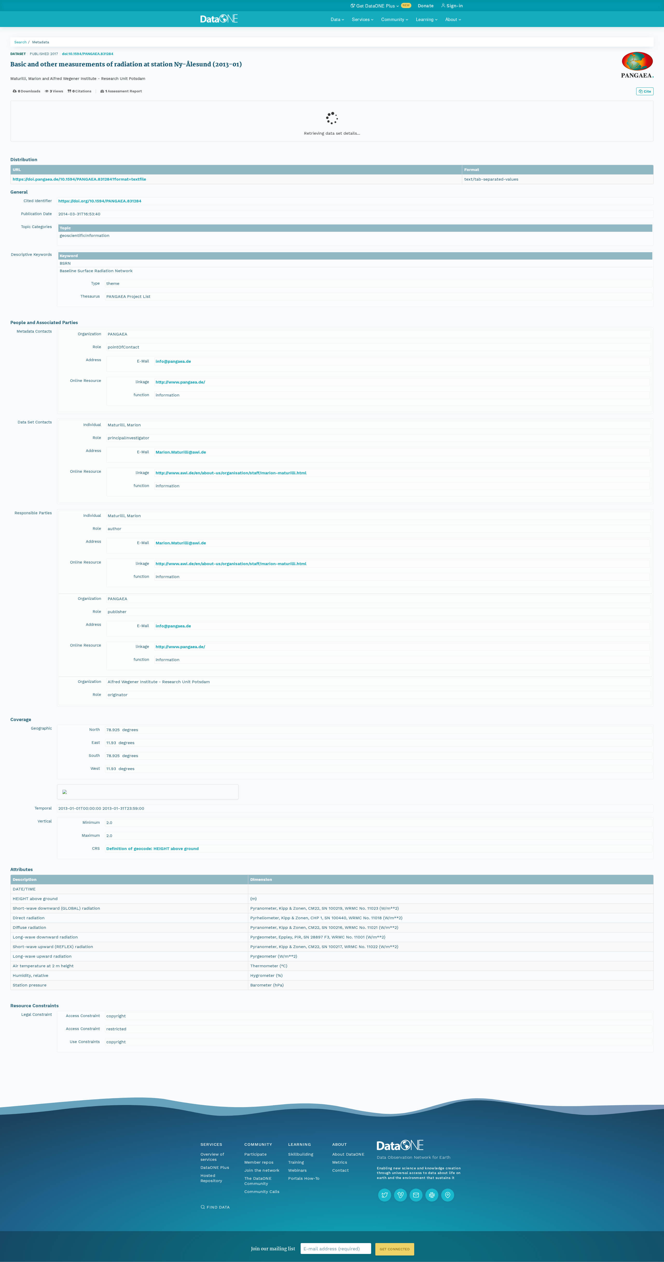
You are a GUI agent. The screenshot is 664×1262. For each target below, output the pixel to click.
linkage (142, 382)
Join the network (262, 1170)
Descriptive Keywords (31, 254)
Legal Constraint (36, 1014)
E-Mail (143, 361)
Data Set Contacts (35, 422)
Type (95, 283)
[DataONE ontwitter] (384, 1195)
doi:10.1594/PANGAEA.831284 (87, 54)
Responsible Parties (33, 513)
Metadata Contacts (34, 331)
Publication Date (36, 213)
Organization (89, 334)
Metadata (40, 42)
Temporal (43, 808)
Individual (92, 424)
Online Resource (85, 380)
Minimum (91, 822)
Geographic (41, 728)
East (96, 742)
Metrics (339, 1162)
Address (93, 360)
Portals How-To (304, 1178)
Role (97, 347)
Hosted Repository (211, 1178)
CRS (96, 848)
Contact (340, 1170)
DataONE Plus (214, 1167)
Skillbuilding (300, 1154)
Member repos (258, 1162)
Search (20, 42)
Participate (255, 1154)
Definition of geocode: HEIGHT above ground (152, 848)
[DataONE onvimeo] (400, 1195)
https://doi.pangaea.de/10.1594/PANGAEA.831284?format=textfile (79, 179)
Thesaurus (90, 296)
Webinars (297, 1170)
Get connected (395, 1249)
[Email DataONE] (416, 1195)
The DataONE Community (258, 1181)
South (94, 755)
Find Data (218, 1207)
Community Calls (261, 1191)
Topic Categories (36, 226)
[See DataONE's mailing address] (447, 1195)
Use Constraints (85, 1041)
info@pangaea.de (173, 361)
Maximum (91, 835)
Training (296, 1162)
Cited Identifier (38, 200)
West (95, 768)
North (94, 729)
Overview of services (212, 1157)
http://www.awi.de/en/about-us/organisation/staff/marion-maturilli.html (231, 472)
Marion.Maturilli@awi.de (181, 452)
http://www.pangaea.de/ (180, 382)
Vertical (45, 821)
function (141, 395)
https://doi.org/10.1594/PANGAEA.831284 (99, 200)
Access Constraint (83, 1015)
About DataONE (348, 1154)
